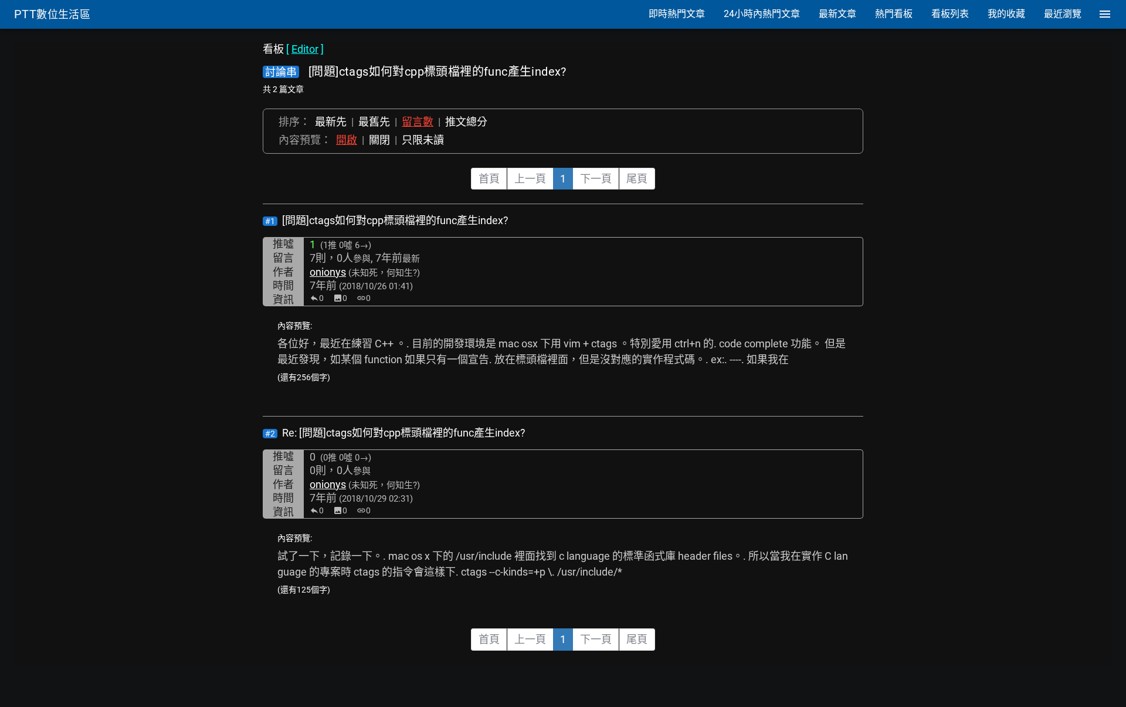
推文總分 (466, 122)
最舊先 (374, 122)
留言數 (417, 122)
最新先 (331, 122)
